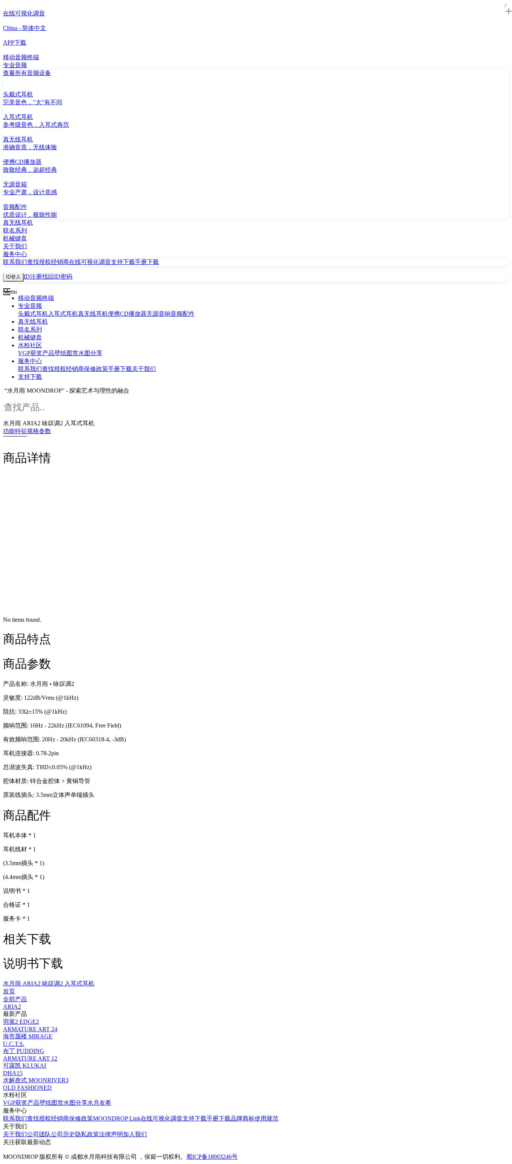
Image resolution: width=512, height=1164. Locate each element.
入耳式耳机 (63, 313)
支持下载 (123, 262)
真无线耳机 (93, 313)
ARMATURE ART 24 (30, 1029)
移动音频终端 (36, 298)
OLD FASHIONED (27, 1087)
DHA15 (12, 1073)
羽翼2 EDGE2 (21, 1021)
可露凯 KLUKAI (24, 1065)
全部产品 (15, 999)
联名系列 (30, 329)
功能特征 (15, 431)
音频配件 (183, 313)
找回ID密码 (57, 276)
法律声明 (111, 1134)
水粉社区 (30, 345)
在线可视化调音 (90, 262)
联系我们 (15, 262)
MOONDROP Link (117, 1118)
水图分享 (90, 353)
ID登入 (13, 277)
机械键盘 (30, 337)
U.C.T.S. (13, 1044)
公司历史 (63, 1134)
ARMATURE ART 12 (30, 1058)
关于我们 (144, 369)
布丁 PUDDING (23, 1051)
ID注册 (33, 276)
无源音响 (159, 313)
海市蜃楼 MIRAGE (27, 1036)
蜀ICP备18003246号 (212, 1157)
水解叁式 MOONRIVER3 (36, 1080)
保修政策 (96, 369)
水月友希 (99, 1103)
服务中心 (30, 361)
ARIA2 (12, 1007)
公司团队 (39, 1134)
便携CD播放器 (127, 313)
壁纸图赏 (66, 353)
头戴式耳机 (33, 313)
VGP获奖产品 (36, 353)
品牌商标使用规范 (254, 1118)
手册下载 (147, 262)
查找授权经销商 (48, 262)
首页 (9, 991)
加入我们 (135, 1134)
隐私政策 (87, 1134)
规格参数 (39, 431)
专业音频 (30, 306)
